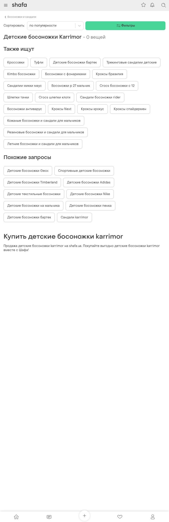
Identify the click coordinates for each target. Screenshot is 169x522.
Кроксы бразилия (109, 74)
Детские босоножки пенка (90, 206)
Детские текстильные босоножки (34, 194)
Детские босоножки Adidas (88, 182)
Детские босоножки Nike (90, 194)
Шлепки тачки (18, 97)
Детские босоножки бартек (75, 62)
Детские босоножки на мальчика (33, 206)
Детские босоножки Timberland (32, 182)
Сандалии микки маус (24, 86)
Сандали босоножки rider (100, 97)
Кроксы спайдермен (130, 109)
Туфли (38, 62)
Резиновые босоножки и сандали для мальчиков (45, 132)
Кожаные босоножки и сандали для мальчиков (44, 121)
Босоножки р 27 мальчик (70, 86)
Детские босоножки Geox (27, 171)
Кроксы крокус (92, 109)
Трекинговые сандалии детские (132, 62)
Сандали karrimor (74, 217)
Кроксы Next (61, 109)
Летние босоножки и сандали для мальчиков (43, 144)
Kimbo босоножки (21, 74)
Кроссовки (15, 62)
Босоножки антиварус (24, 109)
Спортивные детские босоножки (84, 171)
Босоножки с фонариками (65, 74)
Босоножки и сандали (21, 17)
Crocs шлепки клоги (54, 97)
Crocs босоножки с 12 (117, 86)
